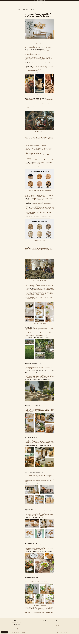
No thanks (30, 324)
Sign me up (30, 322)
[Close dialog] (56, 306)
